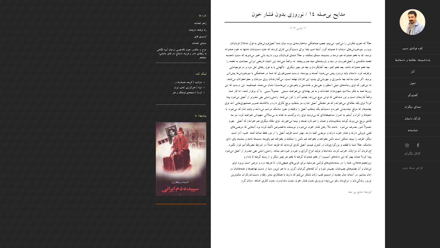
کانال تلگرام (412, 153)
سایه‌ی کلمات (199, 43)
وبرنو (405, 168)
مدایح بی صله (355, 192)
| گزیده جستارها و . (187, 82)
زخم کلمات (200, 23)
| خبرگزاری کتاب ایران (188, 88)
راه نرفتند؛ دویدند (197, 30)
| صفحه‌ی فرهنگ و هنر (187, 93)
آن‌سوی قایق (200, 37)
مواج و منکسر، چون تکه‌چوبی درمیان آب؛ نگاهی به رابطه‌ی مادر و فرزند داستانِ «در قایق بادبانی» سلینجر (181, 53)
